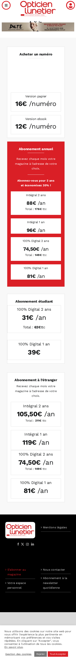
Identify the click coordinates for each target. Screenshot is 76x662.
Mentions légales (55, 527)
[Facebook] (18, 544)
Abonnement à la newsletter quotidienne (55, 582)
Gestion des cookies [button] (18, 654)
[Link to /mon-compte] (70, 5)
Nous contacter (54, 569)
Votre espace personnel (16, 585)
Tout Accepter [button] (58, 654)
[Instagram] (26, 544)
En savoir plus (13, 647)
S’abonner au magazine (16, 572)
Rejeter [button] (40, 654)
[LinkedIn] (32, 544)
